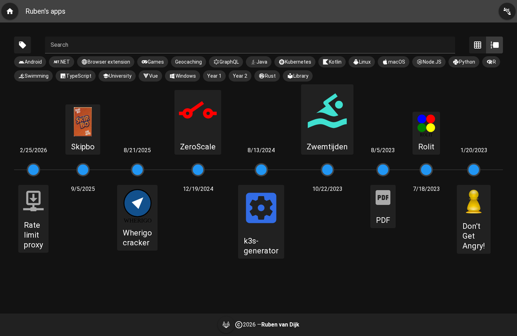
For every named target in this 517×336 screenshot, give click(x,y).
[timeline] (494, 45)
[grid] (477, 45)
